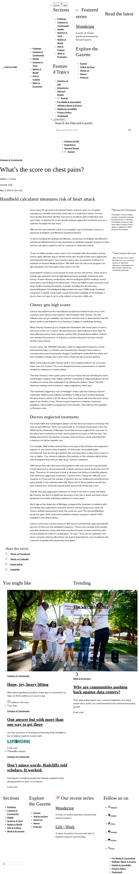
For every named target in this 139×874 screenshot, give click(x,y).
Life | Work (64, 826)
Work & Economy (82, 679)
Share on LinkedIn (19, 559)
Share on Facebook (20, 554)
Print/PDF (15, 570)
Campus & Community (11, 160)
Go (129, 130)
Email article (16, 564)
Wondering (85, 26)
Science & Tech (81, 598)
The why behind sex (90, 607)
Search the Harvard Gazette (74, 123)
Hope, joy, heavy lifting (27, 684)
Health (76, 636)
